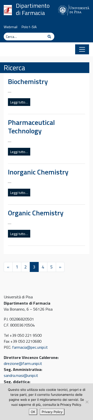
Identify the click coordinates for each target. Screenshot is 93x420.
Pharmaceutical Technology (31, 126)
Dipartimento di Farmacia (33, 9)
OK (33, 412)
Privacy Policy (52, 412)
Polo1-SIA (29, 27)
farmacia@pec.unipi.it (30, 347)
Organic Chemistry (35, 212)
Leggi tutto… (19, 102)
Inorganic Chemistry (38, 172)
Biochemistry (28, 81)
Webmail (10, 27)
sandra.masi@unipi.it (21, 375)
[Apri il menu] (82, 49)
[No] (86, 401)
